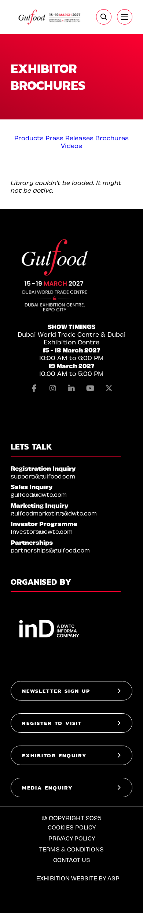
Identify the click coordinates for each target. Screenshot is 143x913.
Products (29, 137)
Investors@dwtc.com (42, 531)
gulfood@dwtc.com (39, 494)
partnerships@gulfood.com (50, 550)
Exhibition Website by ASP (78, 878)
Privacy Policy (71, 838)
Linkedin (71, 388)
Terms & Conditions (71, 849)
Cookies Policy (72, 827)
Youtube (90, 388)
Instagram (52, 388)
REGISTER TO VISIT (52, 723)
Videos (71, 145)
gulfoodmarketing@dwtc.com (54, 513)
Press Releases (69, 137)
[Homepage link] (50, 17)
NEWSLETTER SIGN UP (56, 691)
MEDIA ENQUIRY (47, 787)
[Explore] (124, 17)
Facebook (34, 388)
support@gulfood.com (43, 476)
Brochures (112, 137)
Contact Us (71, 859)
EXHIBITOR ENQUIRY (54, 755)
